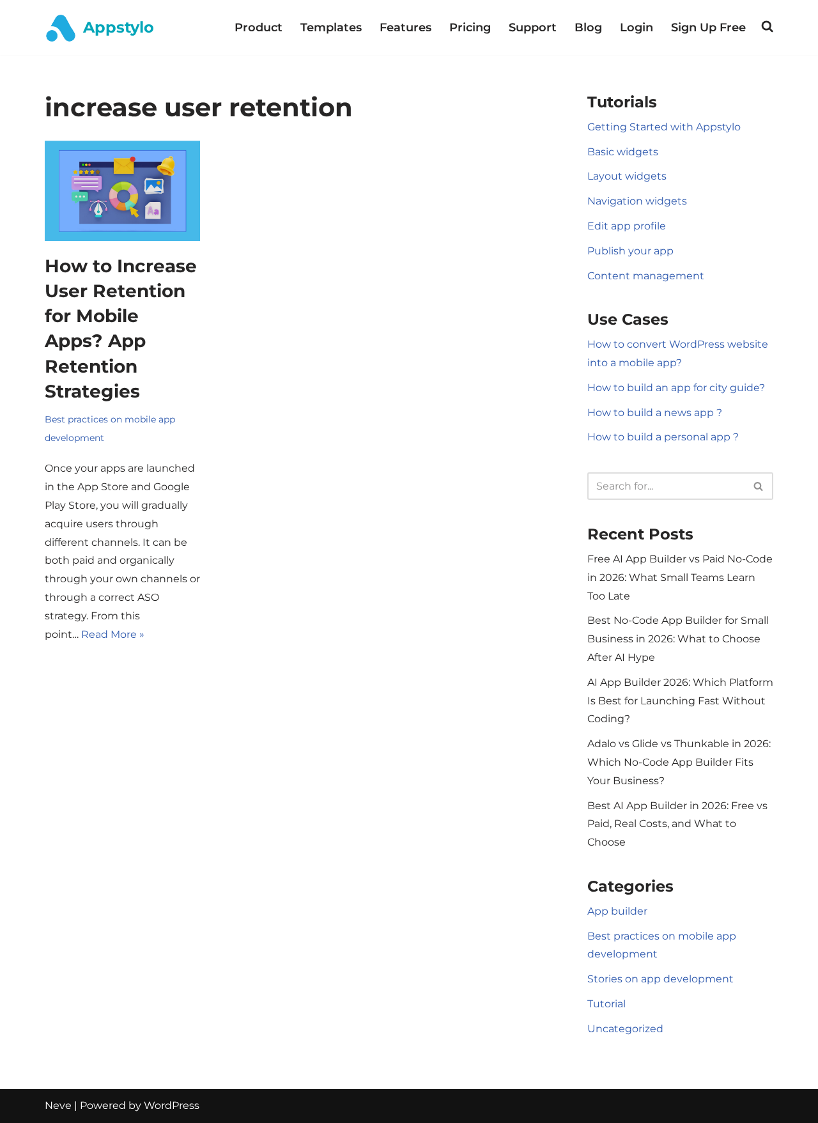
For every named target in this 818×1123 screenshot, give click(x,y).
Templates (331, 27)
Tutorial (606, 1004)
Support (533, 27)
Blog (588, 27)
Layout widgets (627, 176)
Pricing (470, 27)
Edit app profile (626, 226)
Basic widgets (622, 152)
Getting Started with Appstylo (664, 127)
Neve (58, 1105)
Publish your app (630, 251)
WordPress (171, 1105)
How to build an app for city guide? (676, 388)
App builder (617, 911)
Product (258, 27)
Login (636, 27)
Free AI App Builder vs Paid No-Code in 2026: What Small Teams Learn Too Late (680, 577)
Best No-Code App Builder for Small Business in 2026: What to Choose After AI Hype (678, 638)
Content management (645, 276)
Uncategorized (625, 1029)
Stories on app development (660, 979)
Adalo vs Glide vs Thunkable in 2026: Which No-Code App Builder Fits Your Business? (679, 762)
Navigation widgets (637, 201)
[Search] (759, 486)
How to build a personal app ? (663, 437)
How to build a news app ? (654, 413)
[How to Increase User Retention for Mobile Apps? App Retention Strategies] (122, 191)
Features (405, 27)
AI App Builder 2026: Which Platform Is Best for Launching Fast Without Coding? (680, 700)
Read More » (112, 634)
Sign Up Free (708, 27)
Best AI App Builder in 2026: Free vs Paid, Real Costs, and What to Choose (677, 824)
